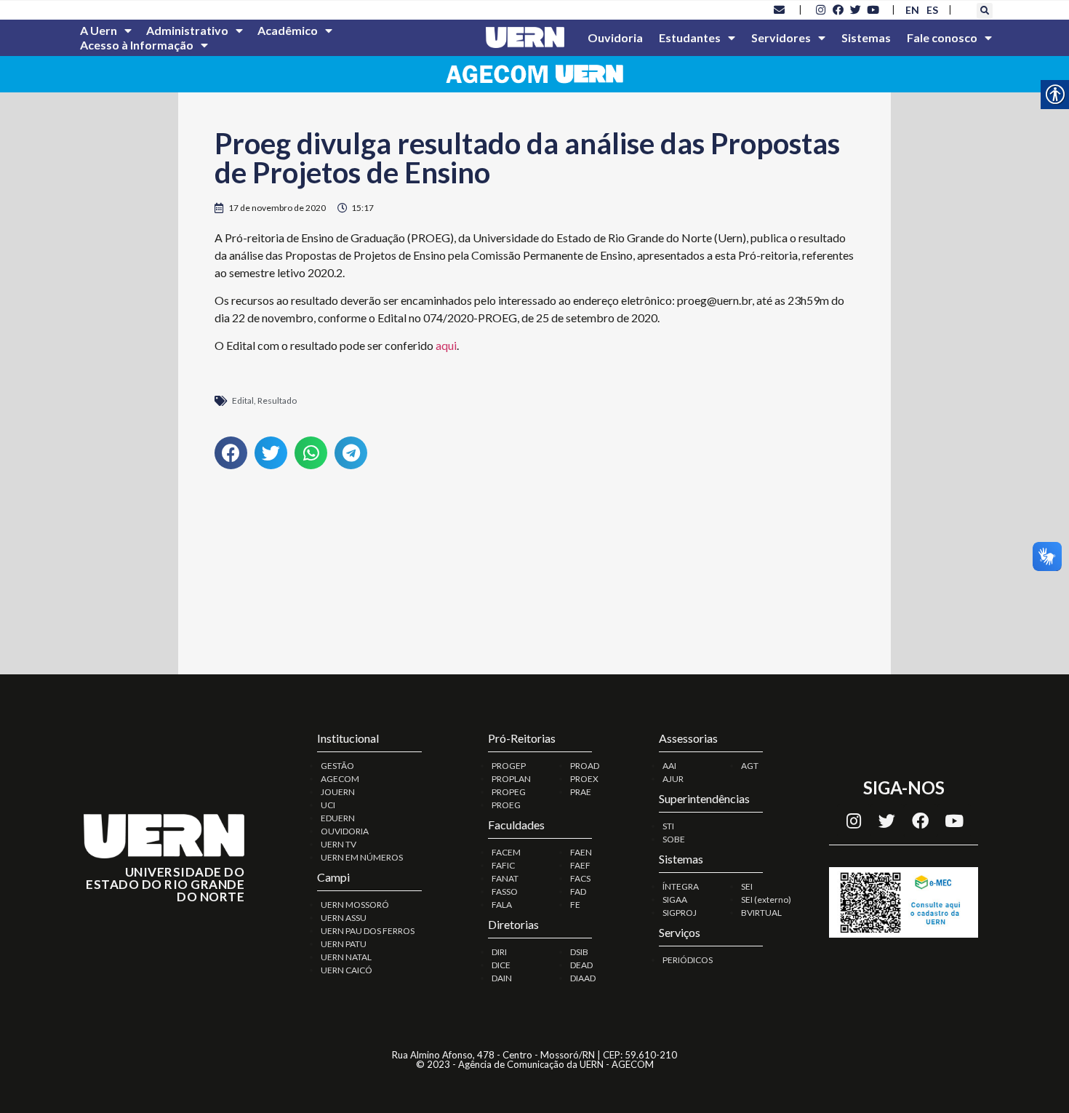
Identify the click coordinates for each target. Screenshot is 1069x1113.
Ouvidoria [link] (615, 37)
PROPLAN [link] (511, 778)
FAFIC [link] (503, 865)
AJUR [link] (673, 778)
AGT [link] (749, 765)
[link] (779, 9)
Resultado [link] (277, 400)
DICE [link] (501, 965)
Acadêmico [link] (287, 30)
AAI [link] (669, 765)
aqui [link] (446, 345)
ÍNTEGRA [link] (680, 886)
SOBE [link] (673, 839)
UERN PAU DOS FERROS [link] (368, 930)
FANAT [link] (505, 878)
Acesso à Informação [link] (136, 45)
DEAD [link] (581, 965)
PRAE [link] (580, 791)
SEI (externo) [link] (766, 899)
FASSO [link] (505, 891)
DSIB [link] (579, 951)
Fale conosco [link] (942, 37)
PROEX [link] (584, 778)
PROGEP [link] (509, 765)
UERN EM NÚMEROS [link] (362, 857)
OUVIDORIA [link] (345, 831)
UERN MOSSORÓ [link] (355, 904)
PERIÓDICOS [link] (687, 959)
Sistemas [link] (866, 37)
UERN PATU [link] (344, 943)
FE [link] (575, 904)
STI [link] (668, 826)
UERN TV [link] (338, 844)
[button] (985, 11)
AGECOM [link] (340, 778)
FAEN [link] (581, 852)
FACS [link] (580, 878)
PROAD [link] (584, 765)
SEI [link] (747, 886)
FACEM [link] (506, 852)
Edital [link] (243, 400)
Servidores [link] (781, 37)
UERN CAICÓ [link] (346, 970)
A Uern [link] (98, 30)
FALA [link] (502, 904)
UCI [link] (328, 804)
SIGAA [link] (674, 899)
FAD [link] (578, 891)
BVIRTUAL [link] (761, 912)
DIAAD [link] (583, 978)
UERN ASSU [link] (344, 917)
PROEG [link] (506, 804)
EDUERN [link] (338, 818)
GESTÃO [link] (337, 765)
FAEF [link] (580, 865)
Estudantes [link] (690, 37)
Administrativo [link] (187, 30)
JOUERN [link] (338, 791)
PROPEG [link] (509, 791)
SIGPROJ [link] (679, 912)
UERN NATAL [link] (346, 957)
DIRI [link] (499, 951)
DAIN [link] (502, 978)
